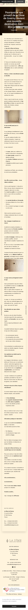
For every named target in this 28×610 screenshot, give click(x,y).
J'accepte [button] (14, 606)
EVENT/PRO (20, 1)
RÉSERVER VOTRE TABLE (7, 1)
